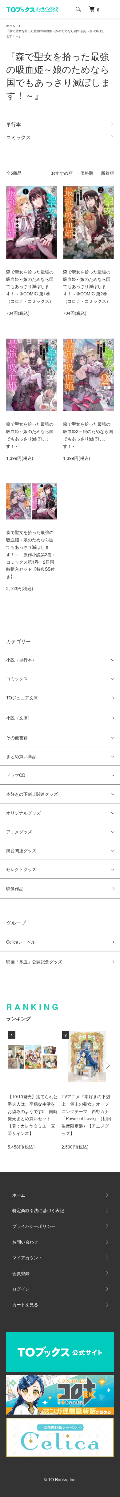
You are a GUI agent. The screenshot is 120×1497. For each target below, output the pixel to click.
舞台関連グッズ (21, 850)
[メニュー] (111, 9)
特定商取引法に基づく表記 (38, 1210)
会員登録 (21, 1273)
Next (107, 1065)
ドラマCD (15, 775)
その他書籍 (17, 737)
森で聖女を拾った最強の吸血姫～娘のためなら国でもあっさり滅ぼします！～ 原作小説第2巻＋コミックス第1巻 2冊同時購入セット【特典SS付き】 (31, 554)
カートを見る (25, 1304)
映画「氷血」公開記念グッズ (34, 961)
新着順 (107, 173)
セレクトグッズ (21, 869)
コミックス (17, 678)
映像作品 (14, 888)
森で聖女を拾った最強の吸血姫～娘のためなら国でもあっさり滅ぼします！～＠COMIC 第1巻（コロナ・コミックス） (30, 286)
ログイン (21, 1289)
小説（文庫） (19, 718)
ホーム (10, 25)
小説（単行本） (21, 660)
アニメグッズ (19, 831)
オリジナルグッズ (23, 813)
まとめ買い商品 (21, 756)
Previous (13, 1065)
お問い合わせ (25, 1242)
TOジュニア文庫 (22, 697)
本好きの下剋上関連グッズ (32, 794)
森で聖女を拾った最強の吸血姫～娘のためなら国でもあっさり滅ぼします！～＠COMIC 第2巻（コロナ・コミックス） (86, 286)
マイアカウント (27, 1257)
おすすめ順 (62, 173)
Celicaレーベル (20, 942)
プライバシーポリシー (33, 1226)
